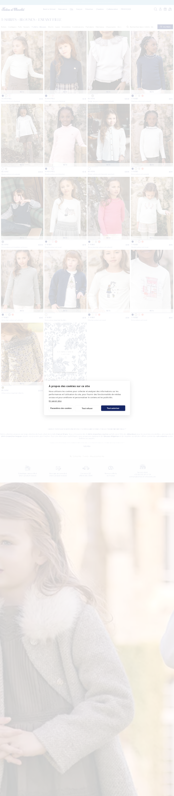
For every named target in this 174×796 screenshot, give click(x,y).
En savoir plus (55, 401)
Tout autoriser (113, 408)
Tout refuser (87, 408)
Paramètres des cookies (61, 408)
